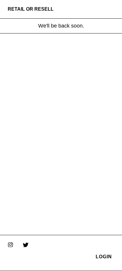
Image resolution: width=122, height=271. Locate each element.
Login (104, 256)
